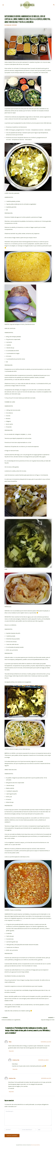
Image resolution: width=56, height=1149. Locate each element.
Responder (11, 1051)
